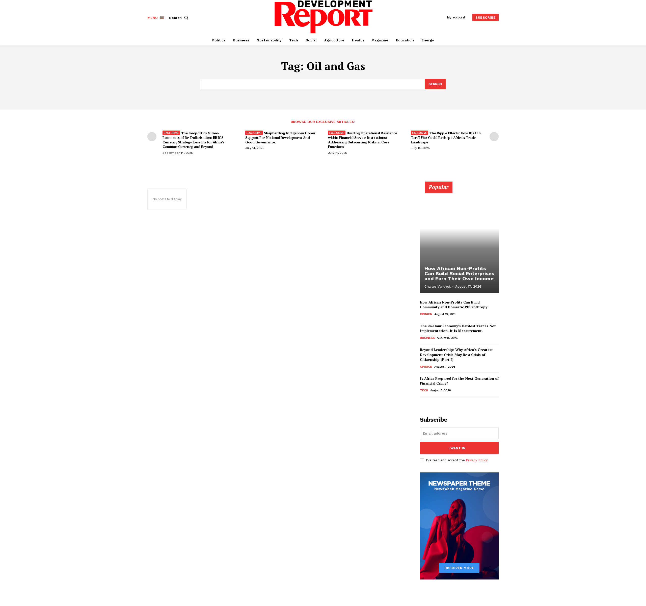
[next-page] (494, 136)
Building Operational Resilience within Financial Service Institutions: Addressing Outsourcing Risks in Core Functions (362, 140)
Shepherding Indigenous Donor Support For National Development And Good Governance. (280, 137)
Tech (424, 390)
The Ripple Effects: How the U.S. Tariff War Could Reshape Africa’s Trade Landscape (446, 137)
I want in (456, 448)
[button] (179, 17)
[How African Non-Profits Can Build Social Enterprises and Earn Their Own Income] (459, 240)
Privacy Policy (477, 460)
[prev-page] (151, 136)
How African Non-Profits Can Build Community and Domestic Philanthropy (453, 305)
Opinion (426, 314)
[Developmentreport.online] (324, 17)
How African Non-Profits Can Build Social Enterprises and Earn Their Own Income (459, 273)
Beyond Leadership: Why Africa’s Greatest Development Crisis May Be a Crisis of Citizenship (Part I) (456, 354)
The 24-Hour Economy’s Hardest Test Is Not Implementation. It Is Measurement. (458, 328)
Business (427, 338)
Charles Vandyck (437, 286)
